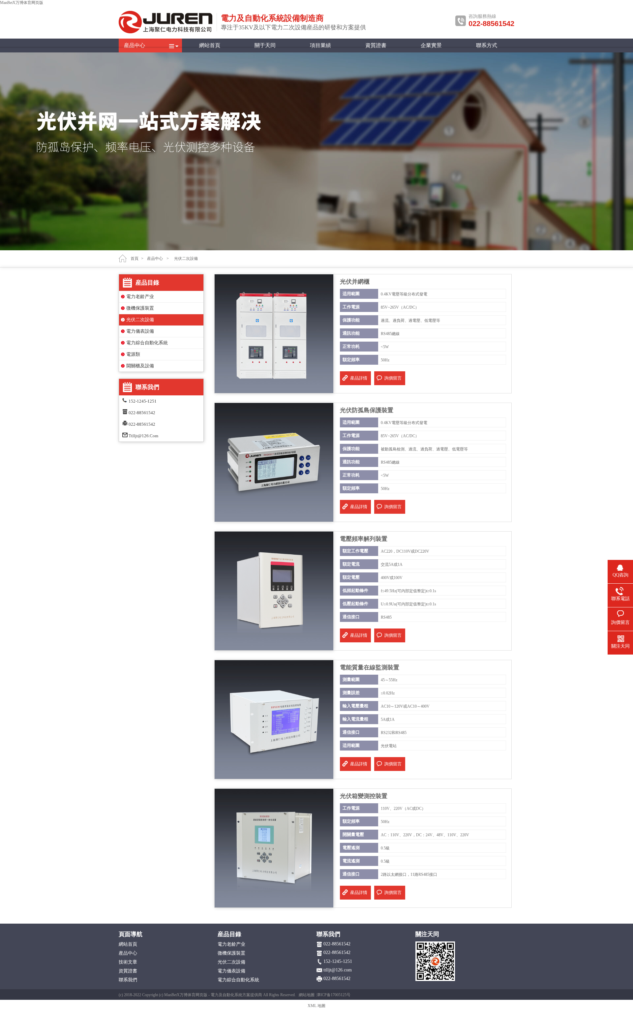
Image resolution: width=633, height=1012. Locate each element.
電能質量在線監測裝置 (369, 667)
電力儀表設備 (140, 331)
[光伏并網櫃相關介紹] (274, 333)
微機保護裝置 (140, 308)
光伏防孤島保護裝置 (366, 410)
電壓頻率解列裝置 (363, 539)
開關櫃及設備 (140, 365)
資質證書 (375, 45)
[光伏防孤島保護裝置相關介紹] (274, 462)
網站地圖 (307, 995)
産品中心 (134, 45)
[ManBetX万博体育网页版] (166, 32)
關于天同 (265, 45)
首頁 (134, 258)
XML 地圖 (316, 1005)
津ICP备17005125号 (333, 995)
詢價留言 (393, 378)
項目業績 (320, 45)
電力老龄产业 (140, 296)
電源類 (133, 354)
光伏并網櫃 (355, 281)
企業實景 (431, 45)
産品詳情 (358, 378)
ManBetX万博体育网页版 (21, 2)
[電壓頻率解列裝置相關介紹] (274, 590)
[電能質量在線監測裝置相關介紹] (274, 719)
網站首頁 (209, 45)
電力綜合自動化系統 (147, 342)
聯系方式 (486, 45)
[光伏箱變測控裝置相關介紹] (274, 847)
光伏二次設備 (140, 319)
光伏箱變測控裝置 (363, 796)
